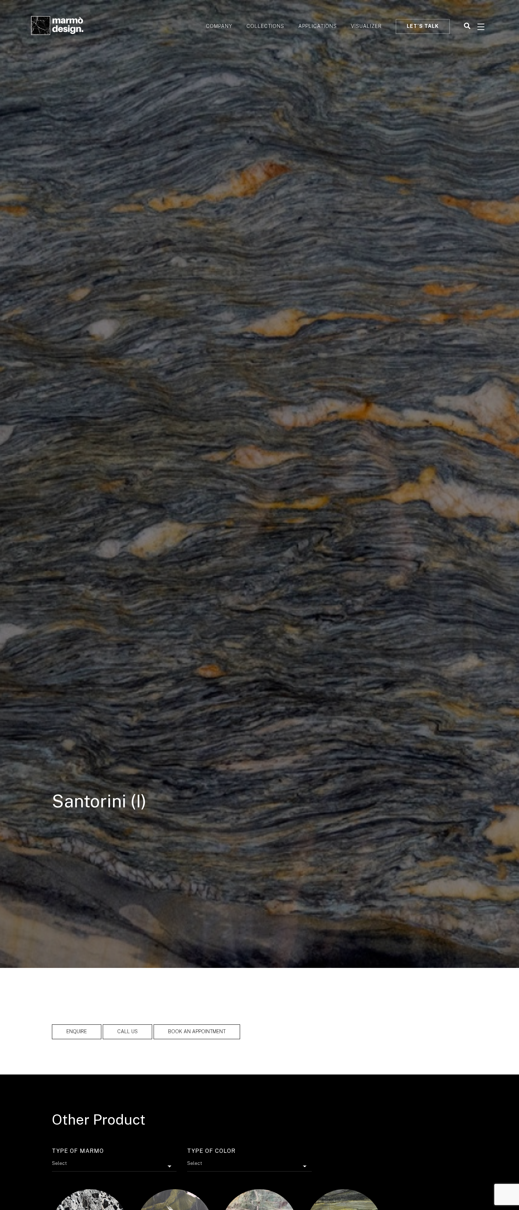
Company (219, 26)
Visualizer (366, 26)
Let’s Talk (423, 26)
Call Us (127, 1031)
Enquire (76, 1031)
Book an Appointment (197, 1031)
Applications (317, 26)
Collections (265, 26)
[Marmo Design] (57, 26)
